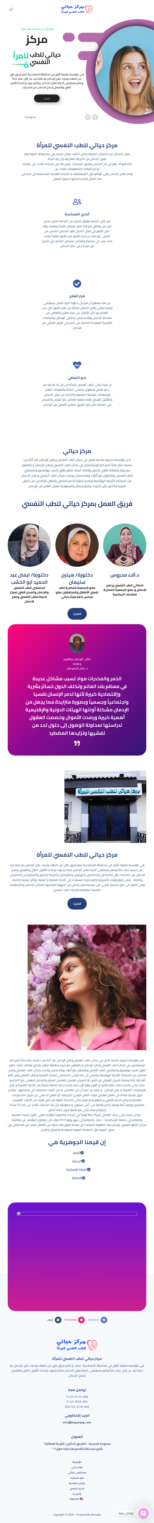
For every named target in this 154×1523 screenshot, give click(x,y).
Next (131, 1246)
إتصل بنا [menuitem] (77, 1493)
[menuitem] (77, 1499)
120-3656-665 (78, 1401)
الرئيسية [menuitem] (77, 1462)
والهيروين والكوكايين (72, 875)
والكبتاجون (93, 875)
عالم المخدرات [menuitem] (77, 1478)
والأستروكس (30, 875)
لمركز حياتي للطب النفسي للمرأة (113, 1115)
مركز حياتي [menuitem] (77, 1467)
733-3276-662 (79, 1406)
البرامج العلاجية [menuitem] (77, 1483)
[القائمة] (11, 9)
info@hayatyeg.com (77, 1422)
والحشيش (16, 875)
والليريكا (53, 875)
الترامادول (106, 875)
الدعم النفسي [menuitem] (77, 1488)
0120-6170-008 (77, 1397)
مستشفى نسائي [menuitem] (77, 1472)
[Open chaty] (143, 1513)
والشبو (43, 875)
